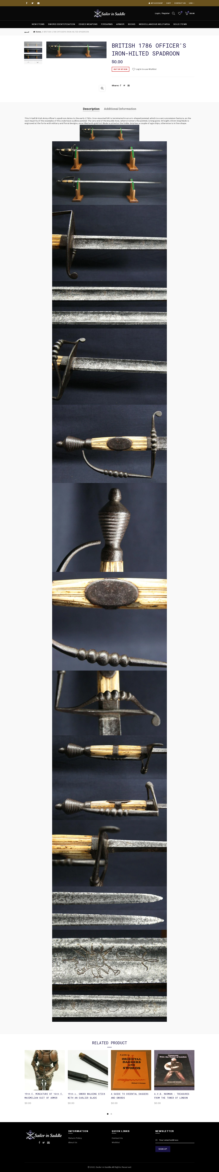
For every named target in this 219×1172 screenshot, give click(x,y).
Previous (28, 62)
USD (191, 3)
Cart (168, 3)
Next (37, 62)
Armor (120, 24)
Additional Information (120, 109)
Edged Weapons (88, 24)
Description (91, 109)
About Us (72, 1142)
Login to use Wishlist (146, 69)
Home (38, 32)
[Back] (27, 32)
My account (157, 3)
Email (38, 3)
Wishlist (181, 12)
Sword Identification (61, 24)
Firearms (107, 24)
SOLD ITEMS (180, 24)
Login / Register (162, 13)
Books (131, 24)
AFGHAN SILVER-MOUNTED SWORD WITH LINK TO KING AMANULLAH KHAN (93, 1097)
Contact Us (117, 1138)
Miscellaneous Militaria (154, 24)
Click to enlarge (102, 88)
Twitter (32, 3)
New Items (38, 24)
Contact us (180, 3)
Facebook (27, 3)
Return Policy (75, 1138)
